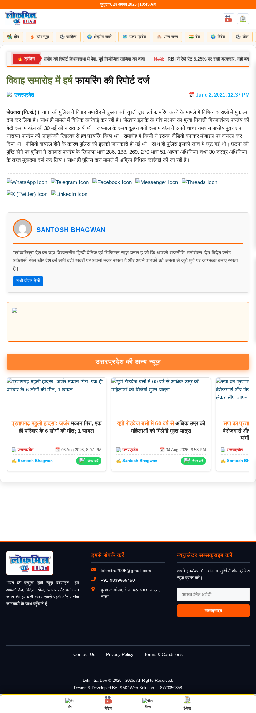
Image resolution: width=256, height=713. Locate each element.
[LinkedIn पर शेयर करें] (69, 194)
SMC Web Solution (137, 688)
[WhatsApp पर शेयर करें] (27, 182)
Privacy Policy (119, 654)
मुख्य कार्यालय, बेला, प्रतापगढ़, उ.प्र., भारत (130, 593)
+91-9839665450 (118, 580)
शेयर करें (93, 461)
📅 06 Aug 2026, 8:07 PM (78, 449)
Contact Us (84, 654)
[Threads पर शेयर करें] (199, 182)
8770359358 (171, 688)
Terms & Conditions (163, 654)
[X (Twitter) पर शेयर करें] (27, 194)
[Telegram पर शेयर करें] (70, 182)
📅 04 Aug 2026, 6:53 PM (183, 449)
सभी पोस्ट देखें (28, 280)
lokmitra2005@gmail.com (126, 570)
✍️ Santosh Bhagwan (32, 460)
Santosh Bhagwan (71, 229)
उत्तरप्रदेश (24, 94)
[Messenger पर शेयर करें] (156, 182)
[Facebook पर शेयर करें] (112, 182)
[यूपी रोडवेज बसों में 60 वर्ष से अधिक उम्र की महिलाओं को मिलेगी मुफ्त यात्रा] (161, 390)
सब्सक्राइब (213, 610)
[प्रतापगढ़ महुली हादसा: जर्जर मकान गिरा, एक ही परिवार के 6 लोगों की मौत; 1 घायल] (56, 390)
